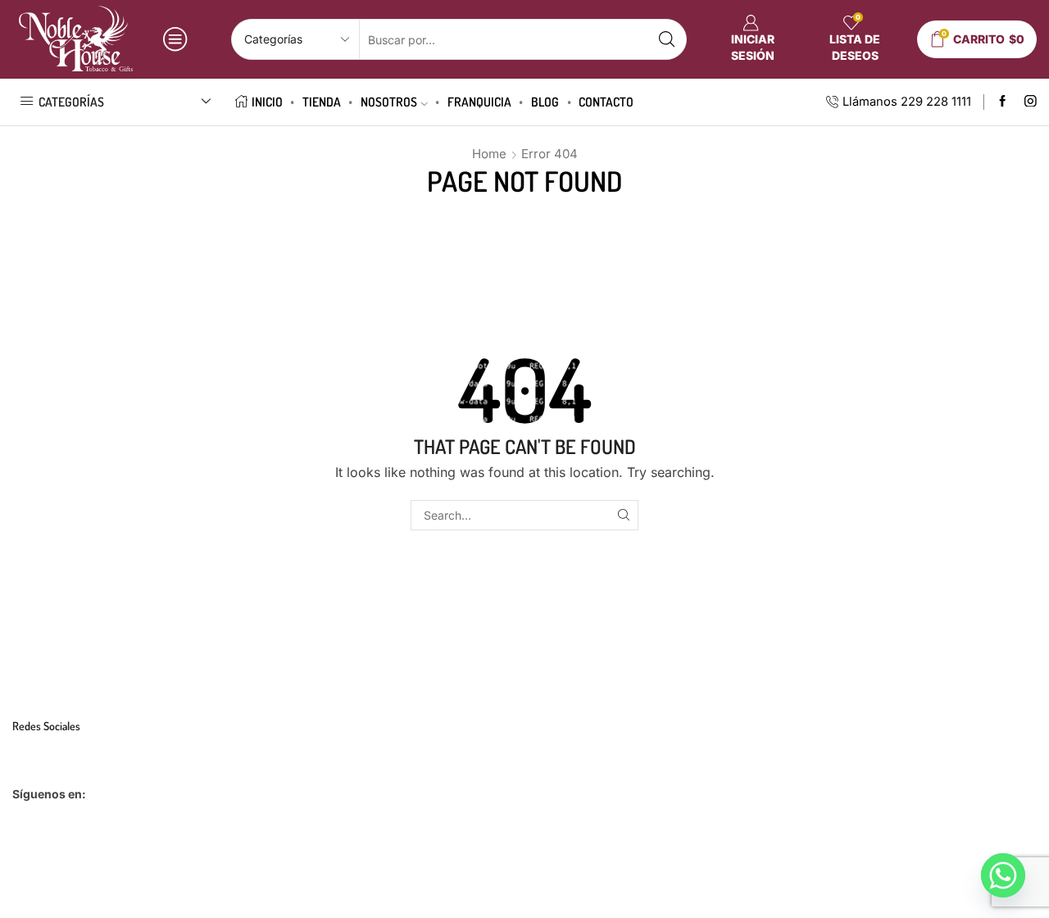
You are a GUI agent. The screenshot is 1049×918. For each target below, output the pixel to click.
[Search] (623, 515)
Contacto (606, 101)
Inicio (267, 101)
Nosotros (389, 101)
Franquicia (479, 101)
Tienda (321, 101)
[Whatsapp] (1003, 875)
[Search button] (666, 39)
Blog (545, 101)
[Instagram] (1030, 102)
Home (489, 153)
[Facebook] (1003, 102)
